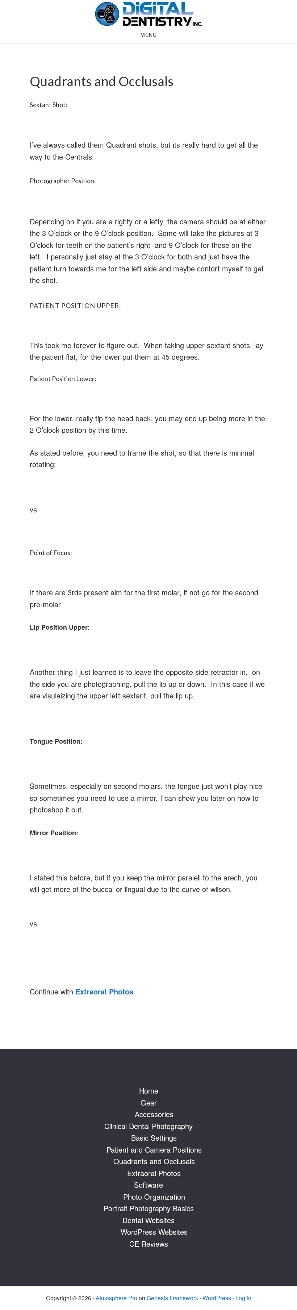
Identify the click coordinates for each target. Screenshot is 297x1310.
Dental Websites (148, 1220)
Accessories (154, 1114)
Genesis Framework (172, 1298)
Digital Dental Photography (148, 13)
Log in (243, 1298)
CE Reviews (148, 1243)
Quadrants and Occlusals (154, 1161)
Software (148, 1184)
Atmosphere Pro (116, 1298)
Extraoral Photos (154, 1173)
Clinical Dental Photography (148, 1126)
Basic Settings (154, 1137)
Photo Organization (154, 1196)
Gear (149, 1102)
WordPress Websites (154, 1231)
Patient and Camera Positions (154, 1149)
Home (148, 1090)
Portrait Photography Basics (149, 1208)
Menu (149, 34)
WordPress (216, 1298)
